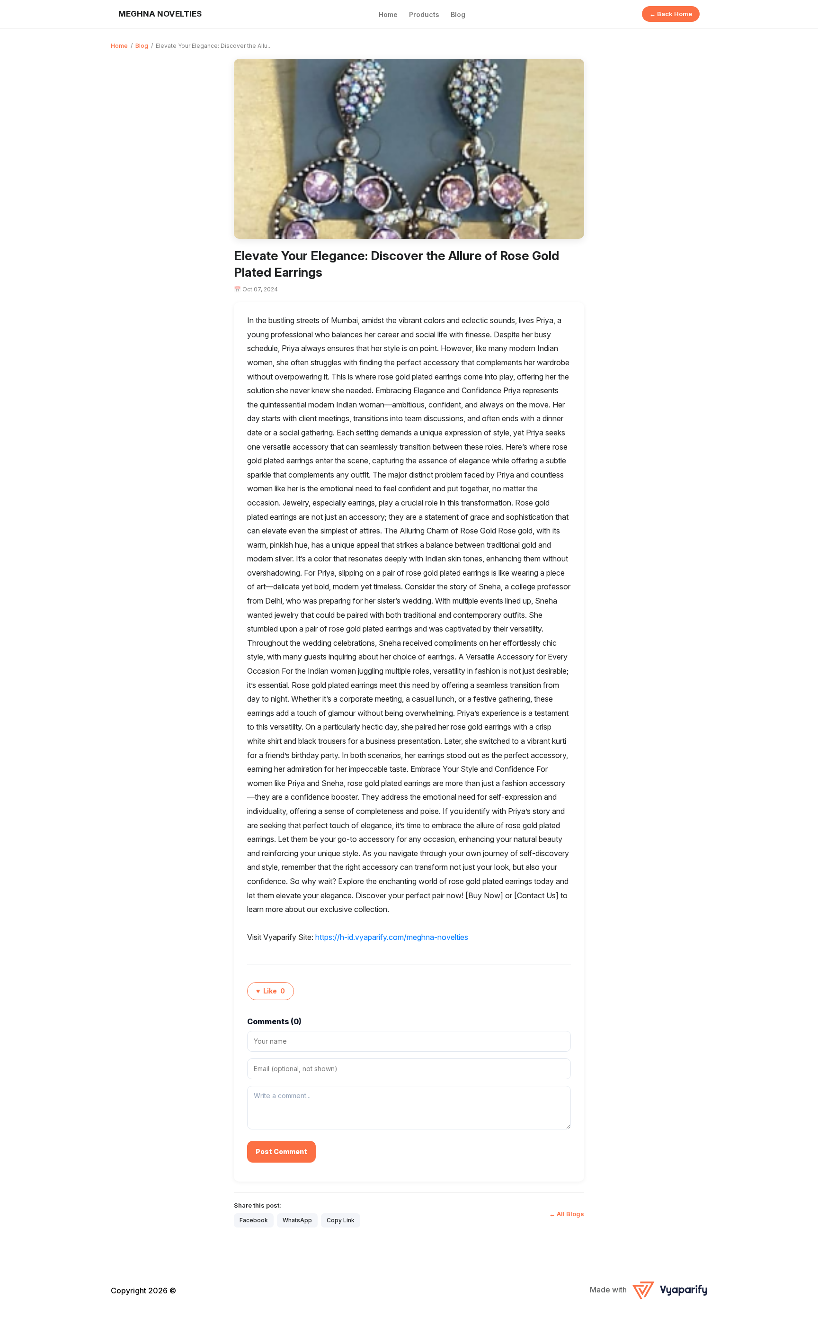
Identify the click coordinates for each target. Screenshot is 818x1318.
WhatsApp (297, 1220)
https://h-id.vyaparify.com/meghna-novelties (391, 937)
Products (424, 14)
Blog (458, 14)
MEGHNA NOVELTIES (160, 13)
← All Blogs (566, 1214)
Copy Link (341, 1220)
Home (388, 14)
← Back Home (670, 14)
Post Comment (281, 1151)
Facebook (254, 1220)
